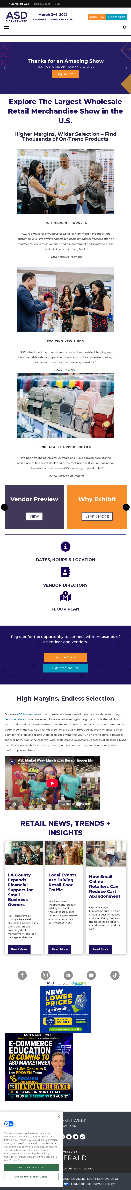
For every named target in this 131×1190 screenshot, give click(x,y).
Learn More (34, 516)
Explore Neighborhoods (97, 516)
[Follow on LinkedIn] (68, 975)
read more (19, 949)
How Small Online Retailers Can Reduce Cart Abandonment (104, 886)
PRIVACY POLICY (103, 1184)
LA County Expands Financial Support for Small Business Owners (20, 890)
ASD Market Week (19, 3)
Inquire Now (96, 16)
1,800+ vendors (14, 719)
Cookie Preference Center (31, 1176)
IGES (57, 3)
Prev (4, 507)
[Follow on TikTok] (115, 975)
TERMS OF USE (81, 1184)
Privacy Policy (17, 1160)
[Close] (58, 1116)
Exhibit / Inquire (65, 668)
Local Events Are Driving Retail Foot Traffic (62, 882)
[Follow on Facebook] (22, 975)
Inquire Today (65, 657)
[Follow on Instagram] (45, 975)
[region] (65, 68)
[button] (5, 68)
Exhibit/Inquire (116, 16)
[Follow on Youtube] (91, 975)
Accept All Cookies (31, 1167)
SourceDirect (42, 3)
